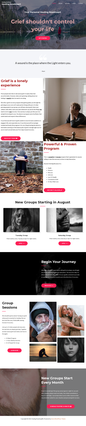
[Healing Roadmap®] (7, 2)
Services (67, 3)
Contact (80, 3)
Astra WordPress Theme (58, 419)
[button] (42, 38)
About (60, 3)
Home (54, 3)
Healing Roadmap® (11, 4)
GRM (74, 3)
